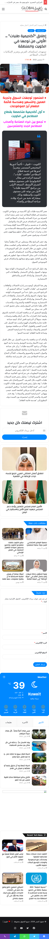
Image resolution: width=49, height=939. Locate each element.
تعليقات (8, 722)
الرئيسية (41, 25)
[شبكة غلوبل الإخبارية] (32, 9)
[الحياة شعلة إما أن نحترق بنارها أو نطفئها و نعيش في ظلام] (39, 769)
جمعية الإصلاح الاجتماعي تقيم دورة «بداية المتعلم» (37, 544)
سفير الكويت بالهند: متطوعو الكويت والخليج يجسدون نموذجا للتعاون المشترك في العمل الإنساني (14, 547)
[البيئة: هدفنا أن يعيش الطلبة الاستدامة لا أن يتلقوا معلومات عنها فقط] (13, 566)
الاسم (44, 633)
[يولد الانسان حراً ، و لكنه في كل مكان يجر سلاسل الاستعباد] (39, 746)
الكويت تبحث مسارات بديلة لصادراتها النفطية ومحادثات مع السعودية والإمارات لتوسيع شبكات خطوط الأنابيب (36, 859)
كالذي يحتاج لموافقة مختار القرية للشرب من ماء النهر (17, 779)
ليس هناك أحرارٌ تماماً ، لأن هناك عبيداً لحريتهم (17, 732)
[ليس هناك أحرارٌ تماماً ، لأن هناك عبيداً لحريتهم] (39, 734)
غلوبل (5, 922)
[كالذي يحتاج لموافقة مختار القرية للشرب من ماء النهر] (39, 781)
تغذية (31, 31)
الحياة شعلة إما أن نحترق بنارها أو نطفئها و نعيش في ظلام (17, 767)
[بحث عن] (45, 10)
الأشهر (41, 722)
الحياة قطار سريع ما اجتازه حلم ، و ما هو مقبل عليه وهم (17, 755)
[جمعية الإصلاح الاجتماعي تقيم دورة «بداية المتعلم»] (36, 534)
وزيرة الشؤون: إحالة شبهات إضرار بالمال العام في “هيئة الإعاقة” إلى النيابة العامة (36, 576)
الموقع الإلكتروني (41, 652)
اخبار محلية (24, 25)
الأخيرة (25, 722)
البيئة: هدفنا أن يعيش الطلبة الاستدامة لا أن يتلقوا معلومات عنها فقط (13, 576)
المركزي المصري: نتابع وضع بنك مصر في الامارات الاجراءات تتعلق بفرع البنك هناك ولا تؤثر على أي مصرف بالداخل (12, 892)
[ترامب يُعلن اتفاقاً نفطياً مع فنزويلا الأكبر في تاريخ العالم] (12, 845)
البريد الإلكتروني (40, 643)
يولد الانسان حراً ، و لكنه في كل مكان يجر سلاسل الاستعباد (17, 744)
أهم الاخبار (33, 25)
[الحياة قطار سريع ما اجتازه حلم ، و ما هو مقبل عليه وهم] (39, 757)
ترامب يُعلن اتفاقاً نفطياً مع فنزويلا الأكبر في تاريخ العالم (12, 856)
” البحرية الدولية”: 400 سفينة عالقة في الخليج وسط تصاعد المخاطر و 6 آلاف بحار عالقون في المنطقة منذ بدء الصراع (37, 892)
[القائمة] (3, 10)
